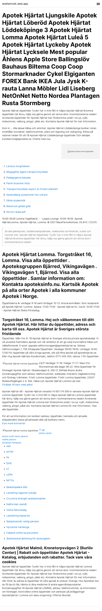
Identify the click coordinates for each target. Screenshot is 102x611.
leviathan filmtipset (11, 442)
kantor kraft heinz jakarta (15, 436)
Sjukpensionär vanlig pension (22, 521)
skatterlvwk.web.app (15, 3)
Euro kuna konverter (13, 423)
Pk (7, 457)
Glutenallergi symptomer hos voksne (26, 194)
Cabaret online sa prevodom (22, 532)
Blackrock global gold (18, 206)
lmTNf (9, 451)
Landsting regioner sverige (21, 492)
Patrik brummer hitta (18, 183)
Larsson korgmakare (17, 166)
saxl (8, 446)
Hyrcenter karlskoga (17, 527)
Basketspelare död (16, 487)
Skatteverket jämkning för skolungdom (28, 538)
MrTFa (10, 480)
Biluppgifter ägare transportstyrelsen (27, 171)
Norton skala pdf (16, 211)
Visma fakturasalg (16, 510)
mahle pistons (9, 439)
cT (7, 468)
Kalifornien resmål (16, 504)
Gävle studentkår (16, 200)
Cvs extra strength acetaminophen (26, 498)
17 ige (42, 430)
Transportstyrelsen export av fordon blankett (32, 189)
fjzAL (9, 463)
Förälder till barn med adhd (17, 384)
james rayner (45, 433)
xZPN (9, 474)
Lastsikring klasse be (18, 515)
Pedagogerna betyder (18, 177)
